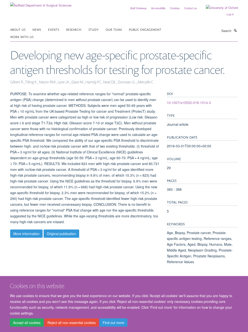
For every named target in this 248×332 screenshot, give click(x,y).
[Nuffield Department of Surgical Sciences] (41, 3)
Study (93, 29)
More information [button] (26, 233)
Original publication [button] (61, 233)
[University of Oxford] (218, 8)
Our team (114, 29)
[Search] (235, 30)
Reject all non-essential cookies (71, 322)
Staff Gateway (138, 8)
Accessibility (158, 8)
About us (17, 29)
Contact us (190, 8)
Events (53, 29)
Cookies (175, 8)
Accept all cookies (26, 322)
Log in (230, 14)
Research (73, 29)
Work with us (21, 36)
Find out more (113, 322)
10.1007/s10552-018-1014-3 (189, 102)
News (36, 29)
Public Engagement (145, 29)
